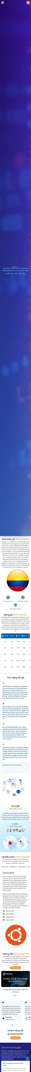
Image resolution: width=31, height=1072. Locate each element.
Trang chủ (14, 266)
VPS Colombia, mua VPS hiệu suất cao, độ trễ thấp (15, 268)
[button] (14, 995)
